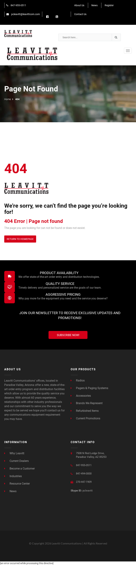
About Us (79, 5)
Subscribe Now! (68, 335)
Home (7, 99)
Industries (15, 476)
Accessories (83, 395)
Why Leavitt (16, 453)
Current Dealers (19, 461)
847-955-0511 (18, 5)
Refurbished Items (87, 410)
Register (109, 5)
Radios (80, 380)
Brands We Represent (89, 403)
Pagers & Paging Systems (91, 388)
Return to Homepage (20, 239)
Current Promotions (87, 418)
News (94, 5)
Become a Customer (22, 468)
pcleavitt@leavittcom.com (25, 14)
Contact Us (80, 14)
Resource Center (19, 483)
